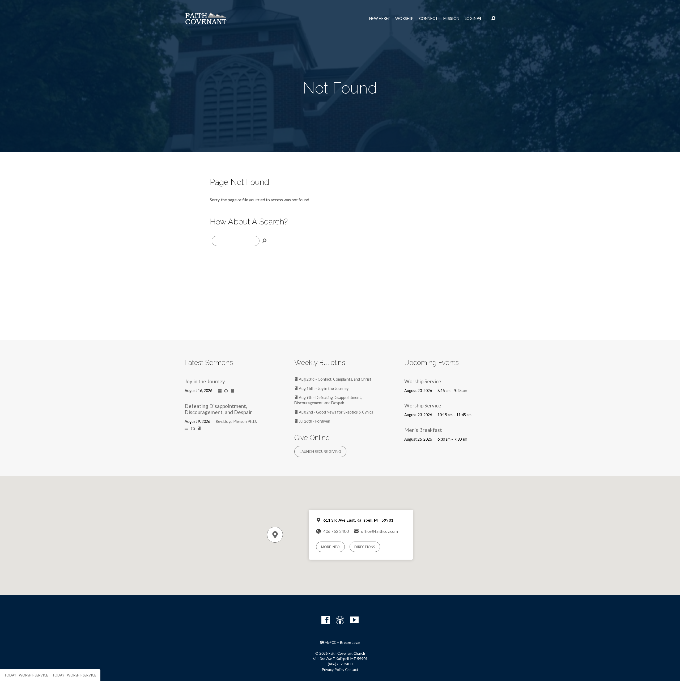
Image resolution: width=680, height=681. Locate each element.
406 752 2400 (336, 531)
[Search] (264, 241)
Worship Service (422, 381)
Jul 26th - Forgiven (314, 421)
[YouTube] (354, 620)
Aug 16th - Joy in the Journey (323, 388)
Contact (351, 669)
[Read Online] (220, 391)
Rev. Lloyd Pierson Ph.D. (236, 421)
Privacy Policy (333, 669)
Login (471, 18)
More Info (330, 547)
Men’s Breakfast (423, 430)
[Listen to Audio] (226, 391)
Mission (451, 18)
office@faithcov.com (379, 531)
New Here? (379, 18)
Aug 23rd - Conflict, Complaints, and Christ (334, 379)
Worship (404, 18)
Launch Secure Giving (320, 451)
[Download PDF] (232, 391)
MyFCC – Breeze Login (342, 642)
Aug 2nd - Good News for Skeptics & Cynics (335, 412)
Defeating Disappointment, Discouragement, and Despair (218, 409)
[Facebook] (325, 620)
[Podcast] (340, 620)
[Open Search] (493, 18)
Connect (428, 18)
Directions (364, 547)
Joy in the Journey (205, 381)
